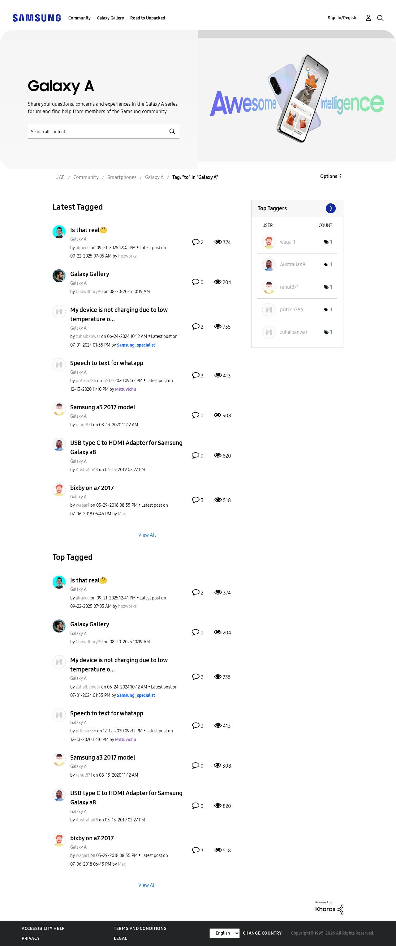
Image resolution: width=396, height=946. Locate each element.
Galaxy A (78, 239)
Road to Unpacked (147, 18)
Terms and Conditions (140, 928)
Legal (120, 938)
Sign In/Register (343, 17)
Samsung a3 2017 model (102, 407)
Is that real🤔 (88, 230)
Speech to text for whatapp (106, 363)
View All (147, 535)
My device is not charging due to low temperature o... (118, 314)
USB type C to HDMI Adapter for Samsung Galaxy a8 (126, 447)
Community (79, 18)
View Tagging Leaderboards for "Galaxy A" (297, 208)
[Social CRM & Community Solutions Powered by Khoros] (329, 907)
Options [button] (328, 176)
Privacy (31, 938)
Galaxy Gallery (110, 18)
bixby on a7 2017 (92, 488)
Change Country (262, 933)
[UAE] (36, 17)
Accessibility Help (43, 928)
